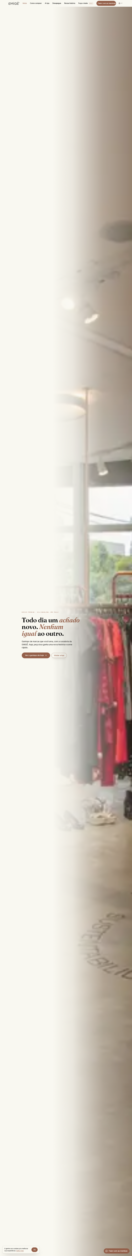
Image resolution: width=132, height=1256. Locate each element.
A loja (47, 3)
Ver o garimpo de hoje (34, 655)
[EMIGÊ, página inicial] (14, 3)
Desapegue (56, 3)
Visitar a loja (59, 655)
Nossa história (69, 3)
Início (25, 3)
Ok (34, 1250)
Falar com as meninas (107, 3)
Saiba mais (20, 1251)
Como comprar (36, 3)
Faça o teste (85, 3)
